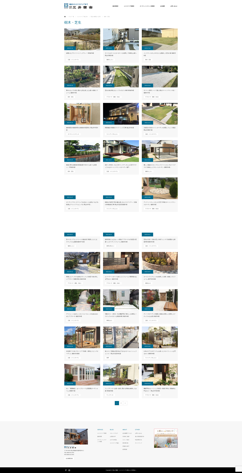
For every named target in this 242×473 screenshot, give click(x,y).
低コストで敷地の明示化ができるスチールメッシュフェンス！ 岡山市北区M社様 (121, 352)
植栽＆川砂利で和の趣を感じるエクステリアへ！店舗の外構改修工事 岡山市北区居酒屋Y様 (121, 203)
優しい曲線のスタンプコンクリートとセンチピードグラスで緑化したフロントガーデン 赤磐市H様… (159, 166)
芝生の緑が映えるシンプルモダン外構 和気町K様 (119, 90)
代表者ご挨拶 (126, 436)
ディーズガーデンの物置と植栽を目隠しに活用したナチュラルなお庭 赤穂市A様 (159, 315)
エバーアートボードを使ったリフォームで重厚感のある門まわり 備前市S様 (121, 278)
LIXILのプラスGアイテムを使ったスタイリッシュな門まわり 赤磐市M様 (160, 352)
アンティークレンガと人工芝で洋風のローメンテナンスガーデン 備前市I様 (159, 203)
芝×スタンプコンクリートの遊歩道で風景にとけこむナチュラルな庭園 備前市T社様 (81, 241)
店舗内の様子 (126, 446)
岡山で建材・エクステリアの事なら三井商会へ (124, 470)
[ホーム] (65, 14)
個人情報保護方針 (139, 436)
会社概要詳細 (69, 458)
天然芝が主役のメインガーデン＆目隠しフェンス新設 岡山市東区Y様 (159, 129)
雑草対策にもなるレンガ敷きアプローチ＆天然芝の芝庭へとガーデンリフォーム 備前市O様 (121, 241)
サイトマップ (138, 443)
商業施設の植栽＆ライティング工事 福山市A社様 (119, 127)
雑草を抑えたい (110, 246)
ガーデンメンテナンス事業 (101, 440)
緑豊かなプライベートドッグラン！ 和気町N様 (80, 53)
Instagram (69, 469)
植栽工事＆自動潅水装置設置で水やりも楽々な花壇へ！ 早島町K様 (81, 166)
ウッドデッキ (110, 395)
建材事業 (99, 436)
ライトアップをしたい (112, 134)
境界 (108, 357)
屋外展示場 (125, 443)
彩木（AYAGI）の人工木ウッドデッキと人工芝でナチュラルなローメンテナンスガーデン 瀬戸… (121, 166)
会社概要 (162, 6)
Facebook (65, 469)
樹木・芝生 (148, 59)
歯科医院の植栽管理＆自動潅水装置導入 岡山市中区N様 (82, 129)
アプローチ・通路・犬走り (113, 97)
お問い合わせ (138, 433)
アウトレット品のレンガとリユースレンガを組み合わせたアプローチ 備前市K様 (82, 315)
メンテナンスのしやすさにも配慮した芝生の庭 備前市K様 (160, 54)
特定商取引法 (138, 439)
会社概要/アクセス (127, 433)
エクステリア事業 (101, 433)
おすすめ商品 (113, 439)
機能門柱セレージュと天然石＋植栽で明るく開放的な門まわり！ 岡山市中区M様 (159, 390)
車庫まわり (148, 283)
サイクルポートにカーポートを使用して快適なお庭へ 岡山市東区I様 (121, 54)
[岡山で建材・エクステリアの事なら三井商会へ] (92, 6)
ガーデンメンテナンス (73, 134)
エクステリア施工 (114, 443)
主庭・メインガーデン (73, 59)
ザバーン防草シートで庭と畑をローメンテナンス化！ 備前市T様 (159, 91)
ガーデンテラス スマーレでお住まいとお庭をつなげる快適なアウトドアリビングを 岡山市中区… (82, 203)
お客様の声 (113, 436)
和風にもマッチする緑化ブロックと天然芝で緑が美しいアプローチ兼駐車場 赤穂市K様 (82, 278)
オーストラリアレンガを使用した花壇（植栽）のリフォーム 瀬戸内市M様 (159, 278)
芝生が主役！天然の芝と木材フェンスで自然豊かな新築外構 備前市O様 (159, 241)
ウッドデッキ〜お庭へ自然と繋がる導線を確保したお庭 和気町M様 (121, 390)
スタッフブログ (114, 433)
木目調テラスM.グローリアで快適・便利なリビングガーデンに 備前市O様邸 (82, 352)
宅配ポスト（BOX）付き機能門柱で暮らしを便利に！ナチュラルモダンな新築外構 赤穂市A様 (121, 315)
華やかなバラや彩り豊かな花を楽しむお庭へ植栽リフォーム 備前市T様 (82, 91)
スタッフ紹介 (126, 439)
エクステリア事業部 (129, 6)
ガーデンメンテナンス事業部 (147, 6)
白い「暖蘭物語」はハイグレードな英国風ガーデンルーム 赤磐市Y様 (82, 390)
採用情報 (125, 449)
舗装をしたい (110, 59)
